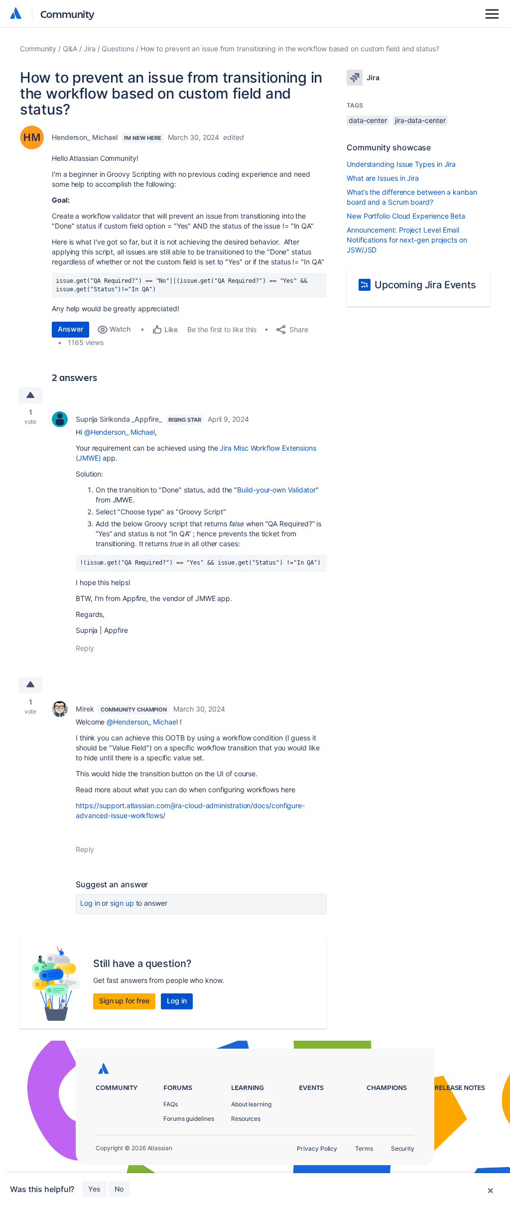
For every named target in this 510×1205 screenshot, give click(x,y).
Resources (245, 1118)
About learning (251, 1104)
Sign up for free (124, 1000)
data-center (368, 120)
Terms (364, 1148)
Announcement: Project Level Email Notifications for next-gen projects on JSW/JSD (407, 240)
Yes (94, 1189)
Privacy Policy (317, 1148)
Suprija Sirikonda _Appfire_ (119, 419)
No (119, 1189)
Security (402, 1148)
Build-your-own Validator (276, 489)
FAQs (170, 1104)
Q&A (70, 48)
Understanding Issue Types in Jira (401, 164)
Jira (90, 48)
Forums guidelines (188, 1118)
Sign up (121, 903)
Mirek (85, 709)
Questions (117, 48)
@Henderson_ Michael (119, 432)
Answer (70, 329)
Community (67, 13)
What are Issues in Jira (383, 178)
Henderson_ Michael (85, 137)
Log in (90, 903)
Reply (85, 648)
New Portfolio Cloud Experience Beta (406, 216)
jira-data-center (420, 120)
